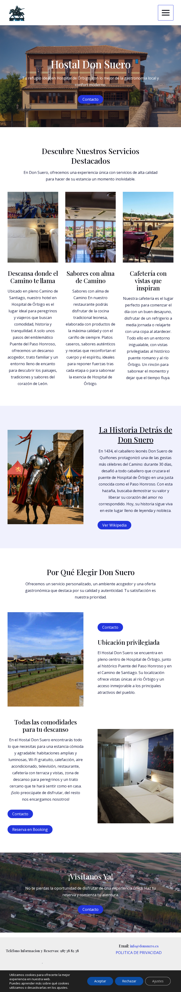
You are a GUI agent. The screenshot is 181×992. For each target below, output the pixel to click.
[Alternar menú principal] (165, 13)
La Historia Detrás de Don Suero (135, 434)
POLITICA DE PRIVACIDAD (139, 952)
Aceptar (100, 981)
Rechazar (129, 981)
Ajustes (158, 981)
